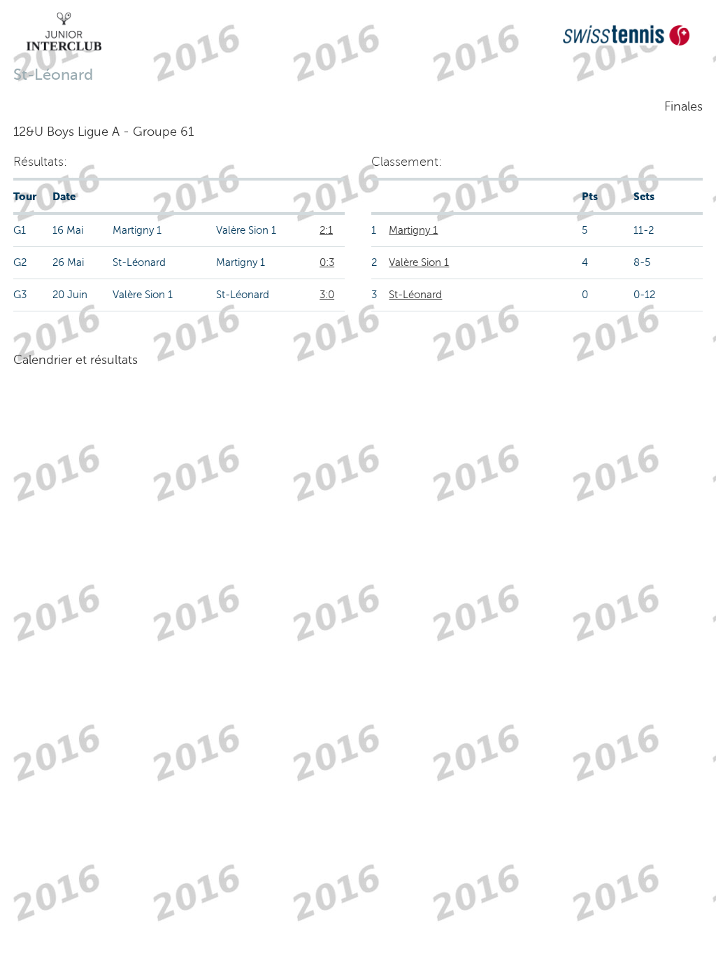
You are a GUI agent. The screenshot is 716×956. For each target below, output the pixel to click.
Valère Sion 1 (419, 262)
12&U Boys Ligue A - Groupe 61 (103, 132)
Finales (683, 106)
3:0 (327, 294)
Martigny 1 (413, 230)
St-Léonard (415, 294)
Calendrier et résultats (75, 360)
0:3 (327, 262)
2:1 (326, 230)
